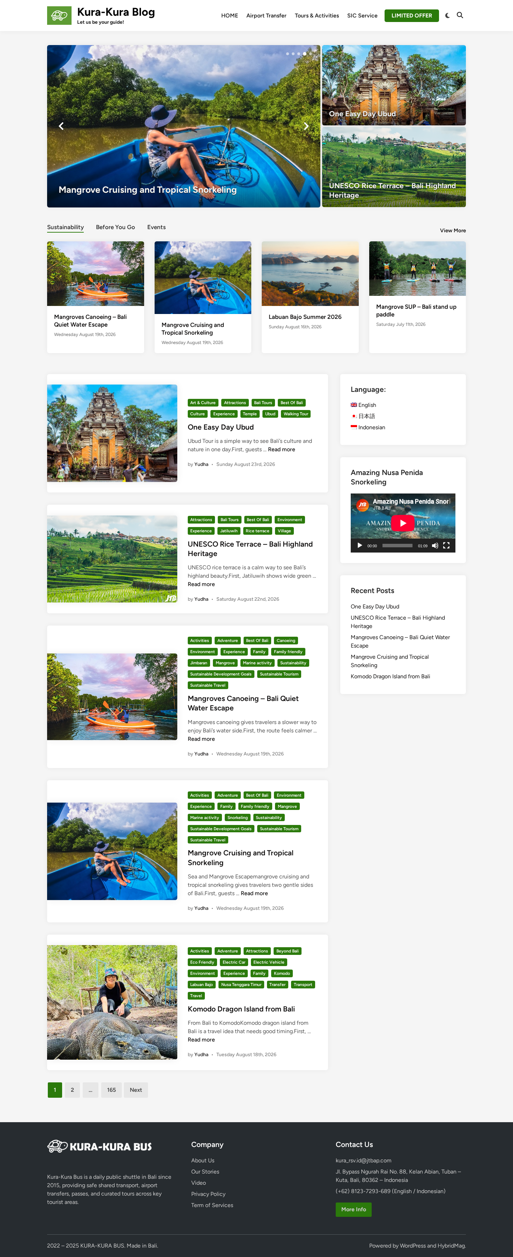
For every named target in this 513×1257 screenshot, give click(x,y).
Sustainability (65, 227)
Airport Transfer (266, 15)
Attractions (235, 402)
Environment (289, 519)
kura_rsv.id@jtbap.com (364, 1160)
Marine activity (257, 662)
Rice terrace (257, 530)
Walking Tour (296, 413)
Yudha (201, 464)
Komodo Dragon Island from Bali (241, 1008)
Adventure (227, 640)
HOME (229, 15)
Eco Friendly (202, 962)
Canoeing (286, 640)
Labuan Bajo (201, 984)
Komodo (282, 973)
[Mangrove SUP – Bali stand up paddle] (417, 268)
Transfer (277, 984)
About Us (202, 1160)
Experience (224, 413)
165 (111, 1090)
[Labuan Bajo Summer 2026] (310, 273)
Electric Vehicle (268, 962)
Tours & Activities (317, 15)
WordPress (413, 1245)
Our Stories (205, 1171)
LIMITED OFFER (412, 15)
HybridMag (451, 1245)
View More (453, 230)
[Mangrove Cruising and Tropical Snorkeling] (183, 126)
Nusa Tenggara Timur (241, 984)
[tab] (65, 226)
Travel (196, 995)
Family (259, 651)
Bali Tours (263, 402)
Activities (199, 640)
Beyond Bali (287, 951)
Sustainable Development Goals (221, 674)
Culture (197, 413)
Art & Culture (203, 402)
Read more (281, 449)
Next (136, 1090)
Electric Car (234, 962)
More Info (353, 1209)
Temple (250, 413)
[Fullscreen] (446, 545)
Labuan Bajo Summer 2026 (305, 316)
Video (198, 1182)
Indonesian (371, 427)
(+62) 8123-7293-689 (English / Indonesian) (391, 1191)
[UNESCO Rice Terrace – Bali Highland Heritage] (394, 167)
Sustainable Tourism (279, 674)
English (366, 405)
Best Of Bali (292, 402)
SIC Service (362, 15)
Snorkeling (238, 817)
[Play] (359, 545)
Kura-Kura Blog (116, 12)
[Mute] (435, 545)
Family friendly (288, 651)
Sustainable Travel (207, 685)
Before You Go (115, 227)
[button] (287, 53)
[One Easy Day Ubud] (394, 85)
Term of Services (212, 1205)
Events (156, 227)
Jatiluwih (229, 530)
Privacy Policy (208, 1194)
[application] (403, 523)
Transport (303, 984)
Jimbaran (198, 662)
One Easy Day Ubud (221, 427)
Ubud (270, 413)
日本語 (366, 416)
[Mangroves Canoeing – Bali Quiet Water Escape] (95, 273)
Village (284, 530)
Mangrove (225, 662)
